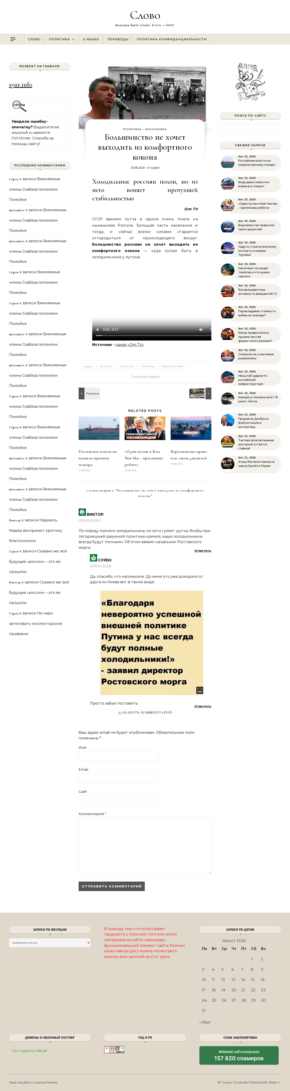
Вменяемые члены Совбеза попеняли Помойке (34, 189)
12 (223, 980)
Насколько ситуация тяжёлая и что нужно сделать (254, 272)
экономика (156, 129)
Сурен (155, 167)
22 (253, 990)
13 (233, 980)
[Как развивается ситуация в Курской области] (89, 393)
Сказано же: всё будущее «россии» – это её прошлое (38, 561)
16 (262, 980)
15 (252, 980)
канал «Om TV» (130, 345)
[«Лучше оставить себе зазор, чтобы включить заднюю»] (201, 393)
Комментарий (92, 814)
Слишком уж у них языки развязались (256, 356)
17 (203, 990)
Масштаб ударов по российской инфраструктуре (252, 380)
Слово (145, 14)
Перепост (126, 366)
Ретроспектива (172, 366)
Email (83, 769)
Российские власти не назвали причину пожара (98, 458)
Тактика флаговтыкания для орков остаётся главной (256, 444)
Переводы (117, 39)
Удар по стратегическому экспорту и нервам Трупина (257, 251)
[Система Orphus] (19, 111)
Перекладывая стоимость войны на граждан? (257, 313)
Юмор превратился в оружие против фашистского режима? (255, 337)
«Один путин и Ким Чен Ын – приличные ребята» (144, 458)
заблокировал (239, 1057)
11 (213, 980)
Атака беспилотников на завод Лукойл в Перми (256, 464)
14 (243, 980)
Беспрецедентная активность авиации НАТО (257, 291)
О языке (91, 39)
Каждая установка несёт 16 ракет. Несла (258, 399)
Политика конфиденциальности (172, 39)
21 (243, 990)
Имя (82, 747)
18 (214, 990)
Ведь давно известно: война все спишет (254, 184)
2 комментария (145, 376)
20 (234, 990)
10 (204, 980)
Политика (59, 39)
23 (263, 990)
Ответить (202, 550)
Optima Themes (45, 1082)
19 (223, 990)
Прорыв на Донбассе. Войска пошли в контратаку (253, 423)
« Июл (204, 1022)
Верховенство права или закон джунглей (256, 227)
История (106, 366)
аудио (88, 366)
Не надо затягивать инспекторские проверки (35, 623)
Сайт (83, 791)
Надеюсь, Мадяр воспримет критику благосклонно (35, 530)
